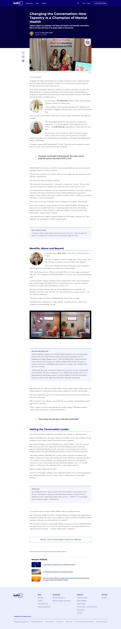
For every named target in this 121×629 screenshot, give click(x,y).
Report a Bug (81, 604)
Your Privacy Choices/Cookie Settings (84, 621)
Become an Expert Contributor (62, 600)
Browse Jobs (80, 610)
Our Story (41, 597)
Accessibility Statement (37, 621)
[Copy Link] (23, 57)
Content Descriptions (44, 607)
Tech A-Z (79, 613)
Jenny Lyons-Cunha (47, 32)
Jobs (37, 3)
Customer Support (82, 597)
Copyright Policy (49, 621)
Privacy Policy (59, 621)
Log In (89, 3)
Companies (29, 3)
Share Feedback (81, 600)
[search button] (78, 3)
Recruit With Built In (59, 597)
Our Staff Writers (43, 604)
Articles (44, 3)
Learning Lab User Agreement (21, 621)
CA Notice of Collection (101, 621)
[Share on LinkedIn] (23, 60)
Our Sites (104, 597)
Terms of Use (69, 621)
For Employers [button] (100, 3)
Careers (40, 600)
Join (83, 3)
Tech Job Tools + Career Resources (87, 607)
